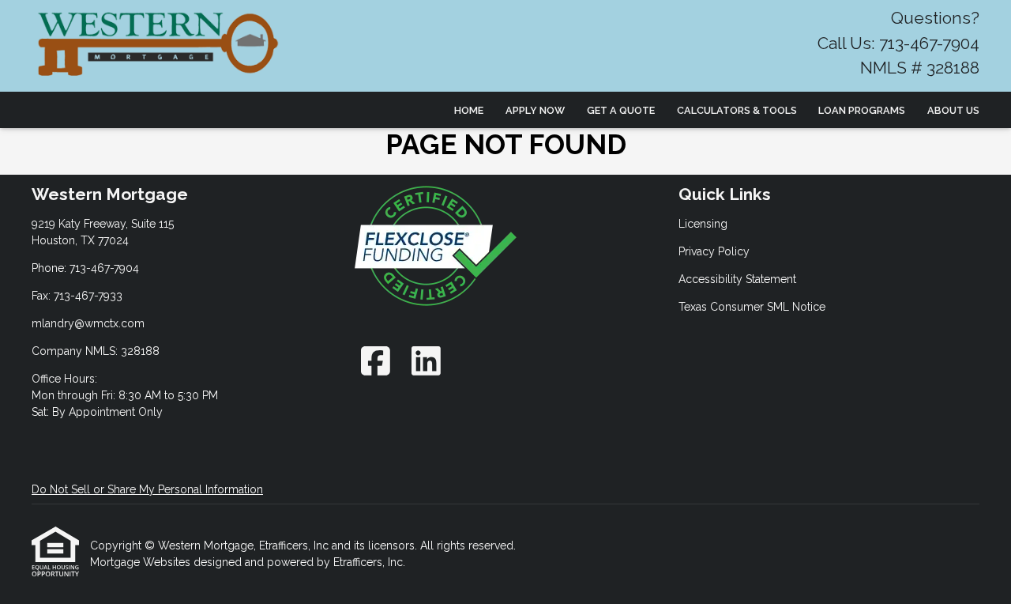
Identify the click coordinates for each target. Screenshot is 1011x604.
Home (468, 110)
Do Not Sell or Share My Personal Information (147, 489)
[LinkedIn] (426, 361)
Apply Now (535, 110)
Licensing (702, 223)
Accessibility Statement (737, 279)
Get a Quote (621, 110)
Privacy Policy (714, 251)
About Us (953, 110)
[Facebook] (376, 361)
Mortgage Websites (142, 562)
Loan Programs (861, 110)
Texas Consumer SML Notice (751, 306)
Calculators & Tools (737, 110)
